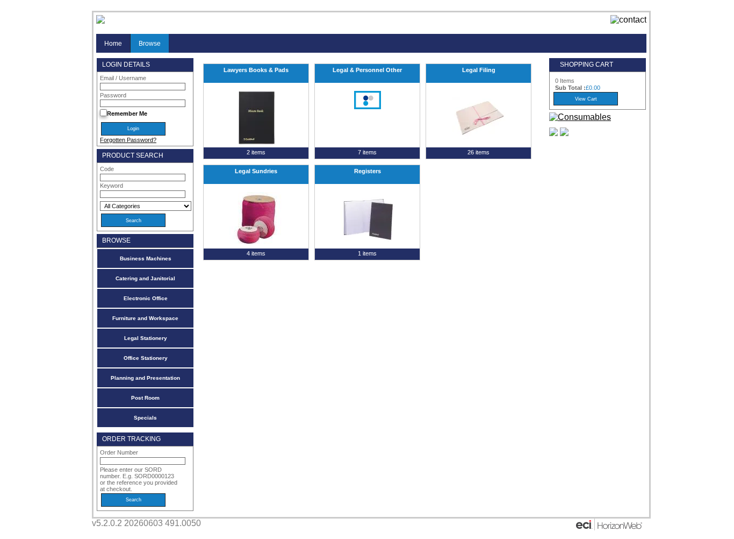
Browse (150, 43)
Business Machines (145, 258)
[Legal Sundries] (256, 219)
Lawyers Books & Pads (256, 70)
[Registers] (367, 219)
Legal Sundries (256, 171)
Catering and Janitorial (145, 278)
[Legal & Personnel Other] (367, 100)
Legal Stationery (145, 338)
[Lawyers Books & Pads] (256, 118)
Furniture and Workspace (145, 318)
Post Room (145, 398)
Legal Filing (478, 70)
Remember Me (127, 113)
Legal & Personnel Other (367, 70)
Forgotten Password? (128, 140)
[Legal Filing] (478, 118)
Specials (145, 418)
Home (113, 43)
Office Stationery (146, 358)
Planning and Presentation (145, 378)
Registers (367, 171)
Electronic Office (146, 298)
